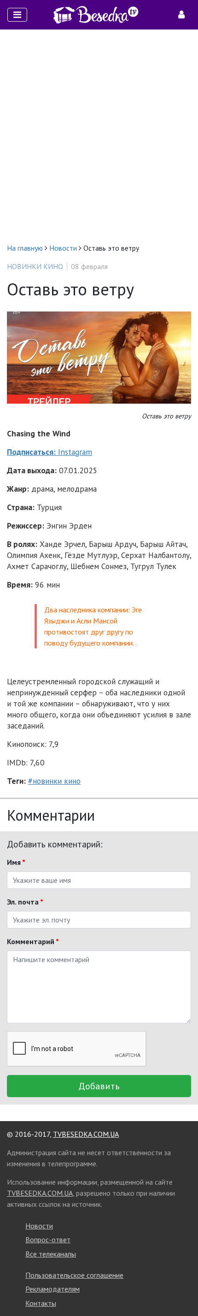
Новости (39, 1225)
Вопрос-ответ (47, 1239)
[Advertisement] (99, 136)
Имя (16, 862)
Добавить (99, 1086)
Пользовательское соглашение (74, 1275)
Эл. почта (25, 901)
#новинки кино (54, 781)
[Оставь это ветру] (99, 357)
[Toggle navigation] (17, 15)
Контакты (40, 1303)
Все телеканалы (50, 1253)
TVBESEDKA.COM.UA (86, 1134)
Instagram (49, 451)
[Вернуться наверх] (182, 1288)
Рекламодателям (52, 1288)
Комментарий (33, 941)
